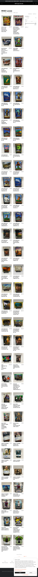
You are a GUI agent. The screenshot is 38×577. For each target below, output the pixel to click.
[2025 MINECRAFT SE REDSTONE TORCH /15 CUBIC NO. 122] (18, 340)
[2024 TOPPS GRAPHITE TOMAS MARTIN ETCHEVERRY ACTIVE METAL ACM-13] (6, 416)
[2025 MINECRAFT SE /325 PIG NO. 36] (6, 148)
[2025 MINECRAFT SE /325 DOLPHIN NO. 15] (6, 97)
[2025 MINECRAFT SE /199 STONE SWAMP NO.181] (6, 165)
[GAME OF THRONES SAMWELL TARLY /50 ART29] (6, 487)
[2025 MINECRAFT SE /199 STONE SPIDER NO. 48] (18, 217)
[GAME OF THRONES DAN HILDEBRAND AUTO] (6, 470)
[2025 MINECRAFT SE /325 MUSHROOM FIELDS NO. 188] (6, 62)
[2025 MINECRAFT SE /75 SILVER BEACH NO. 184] (6, 287)
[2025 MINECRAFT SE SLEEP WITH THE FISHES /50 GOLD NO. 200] (18, 304)
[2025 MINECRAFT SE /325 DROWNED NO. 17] (18, 113)
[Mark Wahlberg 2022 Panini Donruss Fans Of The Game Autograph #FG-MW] (6, 42)
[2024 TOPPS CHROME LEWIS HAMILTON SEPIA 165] (18, 358)
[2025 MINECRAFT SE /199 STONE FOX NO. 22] (18, 199)
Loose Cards (10, 12)
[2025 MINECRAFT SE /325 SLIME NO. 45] (18, 148)
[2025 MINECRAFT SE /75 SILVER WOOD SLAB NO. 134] (18, 234)
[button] (19, 4)
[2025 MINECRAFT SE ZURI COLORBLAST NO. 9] (6, 358)
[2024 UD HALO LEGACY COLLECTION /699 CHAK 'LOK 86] (18, 416)
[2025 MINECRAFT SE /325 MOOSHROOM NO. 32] (18, 62)
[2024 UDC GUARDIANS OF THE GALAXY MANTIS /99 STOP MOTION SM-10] (6, 397)
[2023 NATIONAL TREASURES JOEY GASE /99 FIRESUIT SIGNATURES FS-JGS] (6, 540)
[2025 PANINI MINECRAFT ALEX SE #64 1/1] (18, 42)
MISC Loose (15, 12)
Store (6, 12)
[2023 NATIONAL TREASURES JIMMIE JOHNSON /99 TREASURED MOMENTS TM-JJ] (18, 521)
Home (2, 12)
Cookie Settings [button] (25, 574)
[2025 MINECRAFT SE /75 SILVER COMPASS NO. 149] (6, 234)
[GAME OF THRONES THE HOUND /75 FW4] (18, 470)
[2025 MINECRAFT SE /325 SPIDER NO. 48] (6, 131)
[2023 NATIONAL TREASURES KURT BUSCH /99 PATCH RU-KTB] (18, 540)
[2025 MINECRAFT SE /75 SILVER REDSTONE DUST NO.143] (6, 251)
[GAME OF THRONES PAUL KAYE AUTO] (18, 453)
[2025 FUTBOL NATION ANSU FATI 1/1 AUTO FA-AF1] (18, 487)
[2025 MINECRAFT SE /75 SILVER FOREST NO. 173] (18, 269)
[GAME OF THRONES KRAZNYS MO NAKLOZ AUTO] (18, 437)
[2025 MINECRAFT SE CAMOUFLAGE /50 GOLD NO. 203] (6, 322)
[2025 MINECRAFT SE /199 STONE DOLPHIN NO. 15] (18, 182)
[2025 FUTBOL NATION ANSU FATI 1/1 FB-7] (6, 504)
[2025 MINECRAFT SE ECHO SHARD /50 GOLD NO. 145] (18, 287)
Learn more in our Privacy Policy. (20, 569)
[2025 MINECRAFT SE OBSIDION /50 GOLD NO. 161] (6, 304)
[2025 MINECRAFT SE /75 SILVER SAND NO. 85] (18, 251)
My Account (12, 562)
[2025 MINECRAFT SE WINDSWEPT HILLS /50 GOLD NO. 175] (18, 322)
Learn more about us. (18, 570)
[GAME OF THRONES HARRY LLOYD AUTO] (6, 453)
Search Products (5, 562)
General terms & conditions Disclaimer (8, 571)
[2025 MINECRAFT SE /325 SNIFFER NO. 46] (18, 131)
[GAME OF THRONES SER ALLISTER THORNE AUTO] (6, 437)
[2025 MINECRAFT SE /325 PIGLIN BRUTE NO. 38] (18, 80)
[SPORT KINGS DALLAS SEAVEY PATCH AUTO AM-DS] (6, 377)
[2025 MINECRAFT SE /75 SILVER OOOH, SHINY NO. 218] (6, 269)
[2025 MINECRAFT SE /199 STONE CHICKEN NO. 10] (6, 217)
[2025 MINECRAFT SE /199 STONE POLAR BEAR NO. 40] (6, 199)
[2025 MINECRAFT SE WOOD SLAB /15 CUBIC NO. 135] (6, 340)
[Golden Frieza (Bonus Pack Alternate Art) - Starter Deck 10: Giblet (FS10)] (6, 20)
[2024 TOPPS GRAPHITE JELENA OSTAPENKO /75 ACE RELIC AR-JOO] (18, 397)
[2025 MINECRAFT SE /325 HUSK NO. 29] (18, 97)
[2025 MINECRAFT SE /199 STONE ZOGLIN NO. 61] (6, 182)
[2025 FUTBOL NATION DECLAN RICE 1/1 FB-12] (18, 504)
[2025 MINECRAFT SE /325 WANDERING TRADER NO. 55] (6, 113)
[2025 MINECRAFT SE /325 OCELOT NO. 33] (6, 80)
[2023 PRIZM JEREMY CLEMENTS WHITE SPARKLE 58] (6, 521)
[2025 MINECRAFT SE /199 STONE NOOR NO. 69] (18, 165)
